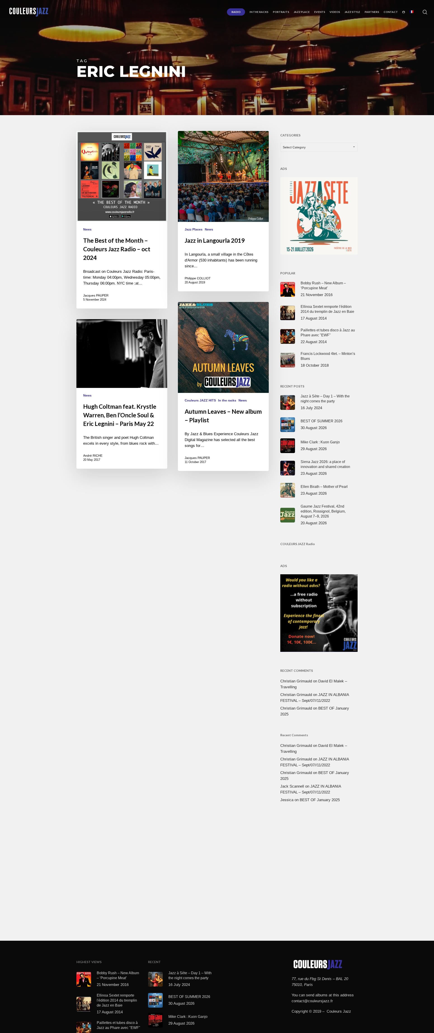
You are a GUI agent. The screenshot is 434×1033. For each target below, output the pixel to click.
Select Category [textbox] (294, 147)
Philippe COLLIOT (198, 278)
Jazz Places (194, 229)
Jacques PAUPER (95, 295)
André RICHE (92, 455)
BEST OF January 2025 (320, 800)
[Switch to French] (411, 12)
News (87, 229)
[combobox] (319, 147)
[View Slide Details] (319, 215)
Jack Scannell (292, 786)
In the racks (227, 400)
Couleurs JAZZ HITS (200, 400)
